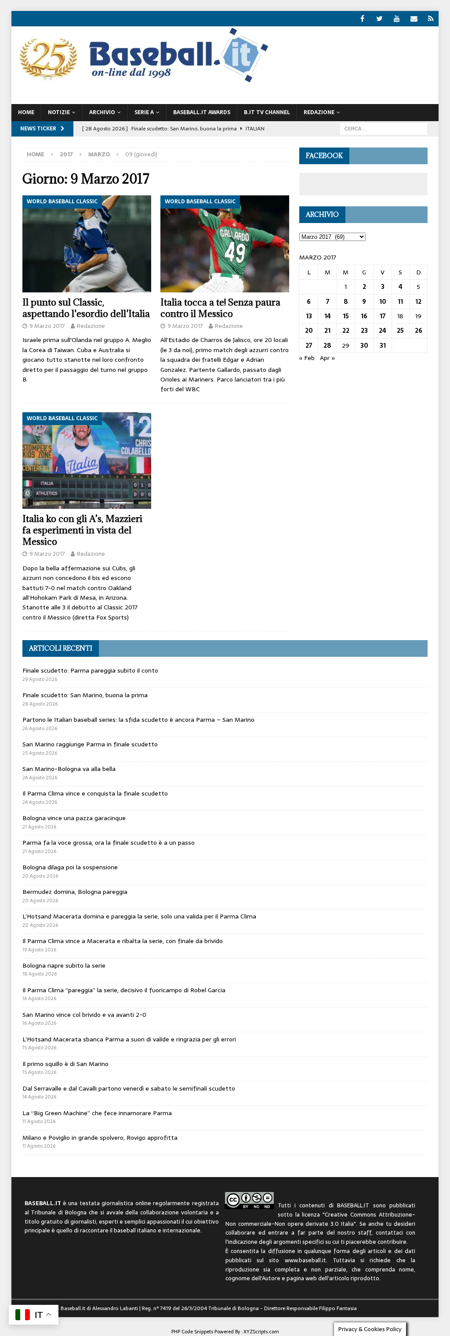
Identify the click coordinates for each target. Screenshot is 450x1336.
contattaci (389, 1232)
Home (26, 112)
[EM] (413, 18)
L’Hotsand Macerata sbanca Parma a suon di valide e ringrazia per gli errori (129, 1039)
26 (418, 330)
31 (383, 345)
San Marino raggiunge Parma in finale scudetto (90, 744)
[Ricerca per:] (384, 128)
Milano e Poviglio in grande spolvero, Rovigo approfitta (100, 1137)
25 (400, 330)
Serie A (144, 112)
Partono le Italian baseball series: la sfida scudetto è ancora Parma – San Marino (138, 719)
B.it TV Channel (267, 112)
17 (382, 316)
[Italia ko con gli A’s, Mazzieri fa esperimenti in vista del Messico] (86, 460)
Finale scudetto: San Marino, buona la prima (85, 695)
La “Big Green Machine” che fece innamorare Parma (97, 1113)
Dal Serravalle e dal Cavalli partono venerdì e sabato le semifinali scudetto (128, 1088)
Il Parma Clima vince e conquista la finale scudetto (95, 793)
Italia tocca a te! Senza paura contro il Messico (220, 308)
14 (327, 316)
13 (309, 316)
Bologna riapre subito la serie (63, 965)
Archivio (102, 112)
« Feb (307, 358)
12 (418, 301)
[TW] (379, 18)
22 (345, 330)
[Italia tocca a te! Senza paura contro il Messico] (224, 243)
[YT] (396, 18)
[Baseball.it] (141, 81)
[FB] (362, 18)
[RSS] (431, 18)
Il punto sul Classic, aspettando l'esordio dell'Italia (86, 308)
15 (346, 316)
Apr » (327, 358)
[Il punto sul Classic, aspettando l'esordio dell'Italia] (86, 243)
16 (364, 316)
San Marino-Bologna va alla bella (69, 769)
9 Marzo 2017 (47, 326)
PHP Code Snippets (192, 1332)
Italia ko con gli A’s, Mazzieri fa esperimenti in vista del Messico (82, 530)
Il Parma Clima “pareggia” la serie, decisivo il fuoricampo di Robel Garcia (123, 990)
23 (364, 330)
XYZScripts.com (261, 1332)
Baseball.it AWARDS (201, 112)
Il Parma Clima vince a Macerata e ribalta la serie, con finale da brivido (122, 941)
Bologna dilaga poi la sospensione (70, 867)
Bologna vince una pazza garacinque (74, 818)
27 (308, 345)
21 (327, 330)
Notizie (59, 112)
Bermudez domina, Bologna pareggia (74, 892)
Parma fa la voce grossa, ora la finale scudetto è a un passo (108, 842)
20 (309, 330)
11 (400, 301)
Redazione (91, 326)
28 (327, 345)
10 (382, 301)
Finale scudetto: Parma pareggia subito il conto (90, 670)
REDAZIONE (319, 112)
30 (364, 345)
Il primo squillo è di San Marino (65, 1064)
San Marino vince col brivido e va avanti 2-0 (84, 1014)
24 (382, 330)
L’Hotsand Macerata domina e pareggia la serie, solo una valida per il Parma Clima (139, 916)
